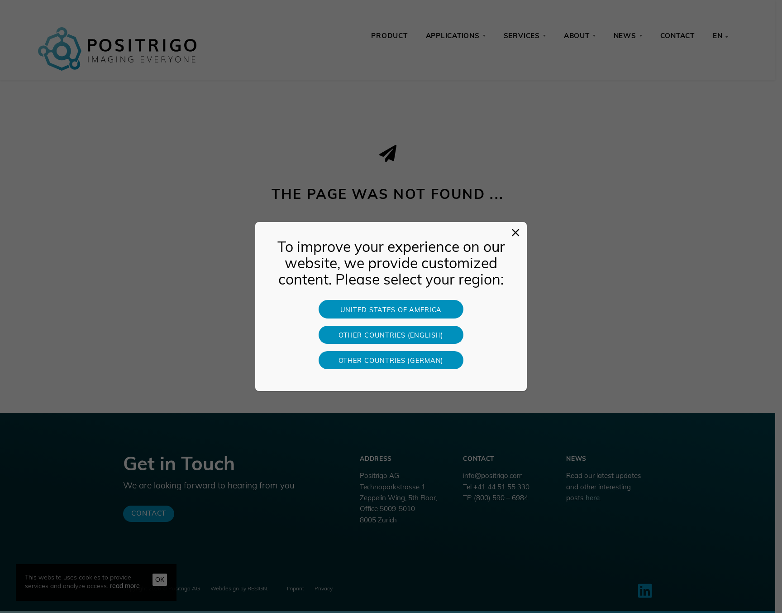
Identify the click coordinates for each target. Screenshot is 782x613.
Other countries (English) (391, 336)
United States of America (391, 310)
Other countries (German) (391, 361)
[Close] (515, 233)
